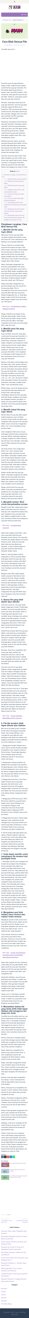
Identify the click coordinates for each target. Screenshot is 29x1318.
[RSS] (14, 1)
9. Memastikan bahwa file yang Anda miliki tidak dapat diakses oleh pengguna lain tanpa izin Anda (14, 217)
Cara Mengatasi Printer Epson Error (6, 1220)
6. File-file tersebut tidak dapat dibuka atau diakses (14, 199)
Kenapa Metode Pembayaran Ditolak (17, 1170)
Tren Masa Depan (6, 1304)
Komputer (4, 1288)
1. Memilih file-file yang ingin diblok (15, 179)
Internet (3, 1291)
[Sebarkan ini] (2, 1157)
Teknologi (4, 1301)
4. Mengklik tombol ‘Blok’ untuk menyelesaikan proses (14, 191)
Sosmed (3, 1298)
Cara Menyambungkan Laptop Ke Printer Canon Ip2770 (18, 1176)
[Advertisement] (14, 66)
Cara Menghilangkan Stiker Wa (18, 1163)
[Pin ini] (8, 1157)
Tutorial (3, 1295)
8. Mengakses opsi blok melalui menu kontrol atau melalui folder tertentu (14, 211)
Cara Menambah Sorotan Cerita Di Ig (22, 1220)
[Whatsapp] (13, 1157)
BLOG (9, 1214)
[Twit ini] (5, 1157)
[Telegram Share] (11, 1157)
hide (18, 171)
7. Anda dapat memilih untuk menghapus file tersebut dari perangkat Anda (15, 204)
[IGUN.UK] (14, 7)
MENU (25, 14)
